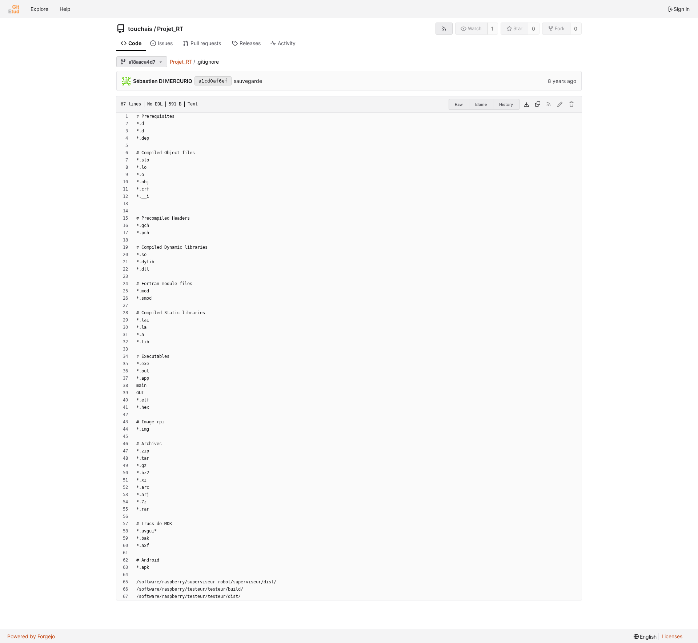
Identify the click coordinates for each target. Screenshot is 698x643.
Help (65, 9)
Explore (39, 9)
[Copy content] (537, 104)
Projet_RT (170, 28)
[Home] (14, 9)
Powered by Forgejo (31, 636)
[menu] (645, 637)
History (506, 104)
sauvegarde (248, 81)
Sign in (682, 9)
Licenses (672, 636)
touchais (140, 28)
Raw (459, 104)
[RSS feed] (444, 29)
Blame (481, 104)
